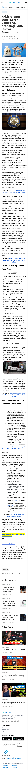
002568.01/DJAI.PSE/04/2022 (13, 758)
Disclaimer (23, 766)
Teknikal (23, 7)
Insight (11, 7)
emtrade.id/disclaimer (8, 544)
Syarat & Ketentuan (5, 766)
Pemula (17, 7)
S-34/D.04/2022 (21, 749)
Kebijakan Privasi (15, 766)
